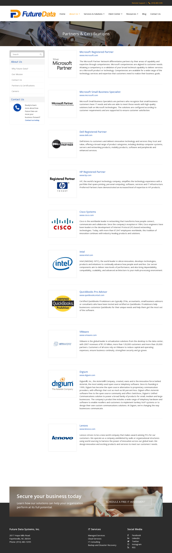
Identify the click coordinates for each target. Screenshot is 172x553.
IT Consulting (94, 541)
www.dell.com (86, 135)
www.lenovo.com (87, 429)
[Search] (40, 54)
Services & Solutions (93, 14)
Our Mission (17, 74)
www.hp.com (85, 175)
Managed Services (96, 535)
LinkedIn (135, 538)
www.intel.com (86, 255)
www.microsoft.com (89, 55)
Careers (15, 91)
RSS (133, 547)
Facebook (136, 535)
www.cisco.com (87, 215)
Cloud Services (94, 538)
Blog (144, 14)
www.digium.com (87, 375)
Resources (131, 14)
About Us (73, 14)
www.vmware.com (88, 335)
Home (62, 14)
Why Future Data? (20, 68)
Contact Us (155, 14)
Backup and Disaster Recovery (102, 545)
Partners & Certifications (23, 85)
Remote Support (138, 3)
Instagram (136, 544)
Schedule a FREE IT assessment (125, 501)
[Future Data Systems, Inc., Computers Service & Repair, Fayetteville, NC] (54, 535)
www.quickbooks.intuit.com (92, 295)
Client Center (114, 14)
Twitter (135, 541)
